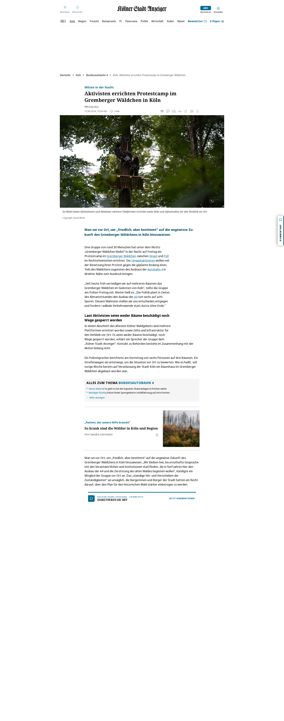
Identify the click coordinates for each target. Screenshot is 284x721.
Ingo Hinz (94, 106)
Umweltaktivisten (143, 260)
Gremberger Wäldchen (121, 256)
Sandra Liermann (101, 434)
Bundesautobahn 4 (97, 75)
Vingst (153, 256)
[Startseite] (142, 9)
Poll (166, 256)
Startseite (65, 75)
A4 (136, 297)
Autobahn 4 (155, 269)
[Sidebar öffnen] (63, 21)
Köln (78, 75)
